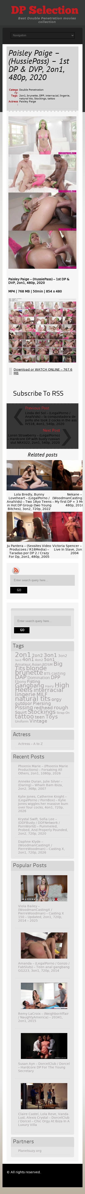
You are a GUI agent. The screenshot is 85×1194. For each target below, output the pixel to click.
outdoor (23, 703)
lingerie (64, 95)
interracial (52, 95)
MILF (41, 694)
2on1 (22, 95)
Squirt (21, 712)
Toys (52, 717)
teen (40, 717)
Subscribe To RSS (38, 393)
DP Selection (44, 11)
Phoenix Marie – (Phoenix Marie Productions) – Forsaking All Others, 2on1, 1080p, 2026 (43, 769)
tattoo (51, 98)
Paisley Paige (27, 101)
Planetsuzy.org (29, 1151)
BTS (47, 673)
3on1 (50, 655)
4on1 (28, 659)
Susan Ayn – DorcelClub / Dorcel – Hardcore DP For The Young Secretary (44, 1067)
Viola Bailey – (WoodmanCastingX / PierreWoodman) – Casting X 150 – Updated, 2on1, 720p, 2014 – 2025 (41, 913)
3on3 (18, 660)
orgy (56, 699)
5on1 (49, 659)
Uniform (22, 721)
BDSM (47, 665)
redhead (43, 707)
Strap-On (63, 712)
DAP (21, 677)
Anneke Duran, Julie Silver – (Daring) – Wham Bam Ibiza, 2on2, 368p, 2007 (40, 785)
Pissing (24, 707)
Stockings (40, 98)
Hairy (49, 686)
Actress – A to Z (30, 744)
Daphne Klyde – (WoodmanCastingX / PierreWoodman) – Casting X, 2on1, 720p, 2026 (41, 847)
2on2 (37, 655)
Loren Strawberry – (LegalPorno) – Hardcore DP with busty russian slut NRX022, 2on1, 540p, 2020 (33, 439)
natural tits (26, 98)
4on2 (39, 660)
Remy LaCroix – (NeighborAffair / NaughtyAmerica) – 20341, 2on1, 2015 (43, 1017)
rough (61, 707)
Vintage (38, 721)
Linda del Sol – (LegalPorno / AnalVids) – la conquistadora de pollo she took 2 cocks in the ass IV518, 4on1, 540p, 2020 (51, 418)
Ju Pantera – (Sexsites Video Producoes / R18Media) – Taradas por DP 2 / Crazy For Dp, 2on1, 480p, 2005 (29, 551)
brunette (32, 95)
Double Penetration (31, 89)
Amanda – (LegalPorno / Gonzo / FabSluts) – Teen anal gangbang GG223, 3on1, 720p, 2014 (44, 967)
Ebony (20, 682)
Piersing (42, 703)
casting (58, 673)
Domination (38, 677)
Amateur (23, 664)
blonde (36, 668)
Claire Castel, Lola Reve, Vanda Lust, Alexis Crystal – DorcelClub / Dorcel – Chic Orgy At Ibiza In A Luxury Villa (44, 1119)
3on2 (62, 656)
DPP (41, 95)
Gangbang (29, 685)
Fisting (33, 681)
